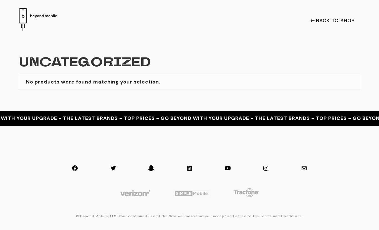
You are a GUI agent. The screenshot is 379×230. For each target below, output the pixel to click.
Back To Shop (335, 21)
